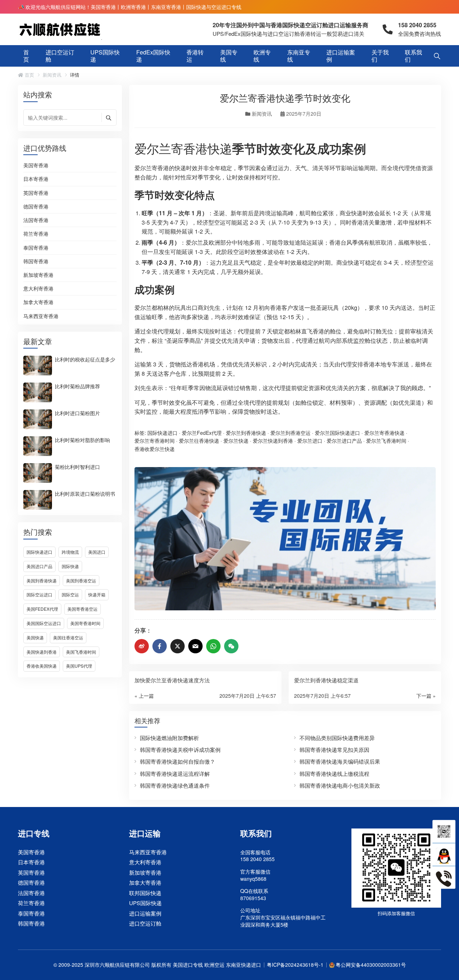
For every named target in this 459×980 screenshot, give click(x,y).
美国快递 (35, 637)
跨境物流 (70, 552)
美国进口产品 (39, 566)
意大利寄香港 (38, 288)
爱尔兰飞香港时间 (386, 440)
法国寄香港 (35, 220)
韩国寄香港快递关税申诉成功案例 (180, 749)
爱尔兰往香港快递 (199, 440)
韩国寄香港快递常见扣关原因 (334, 749)
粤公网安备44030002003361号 (371, 964)
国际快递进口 (39, 552)
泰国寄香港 (35, 248)
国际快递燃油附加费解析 (169, 737)
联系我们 (413, 55)
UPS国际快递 (105, 55)
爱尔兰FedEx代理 (202, 432)
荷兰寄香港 (35, 234)
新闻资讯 (52, 75)
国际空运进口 (39, 594)
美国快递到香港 (42, 652)
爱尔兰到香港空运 (290, 432)
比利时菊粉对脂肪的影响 (82, 439)
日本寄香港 (35, 179)
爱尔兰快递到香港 (273, 440)
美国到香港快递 (42, 580)
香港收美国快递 (42, 666)
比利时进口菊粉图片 (77, 412)
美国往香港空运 (68, 637)
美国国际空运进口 (44, 623)
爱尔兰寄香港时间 (154, 440)
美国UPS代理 (79, 666)
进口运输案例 (340, 55)
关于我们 (380, 55)
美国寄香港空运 (82, 609)
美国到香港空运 (81, 580)
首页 (26, 55)
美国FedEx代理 (42, 609)
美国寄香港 (35, 165)
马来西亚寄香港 (40, 316)
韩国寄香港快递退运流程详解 (175, 773)
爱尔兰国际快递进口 (337, 432)
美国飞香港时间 (81, 652)
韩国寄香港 (35, 261)
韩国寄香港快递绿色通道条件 (175, 785)
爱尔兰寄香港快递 (183, 148)
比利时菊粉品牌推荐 (77, 385)
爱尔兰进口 (309, 440)
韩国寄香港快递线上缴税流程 (334, 773)
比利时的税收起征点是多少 (85, 358)
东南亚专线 (298, 55)
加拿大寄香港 (38, 302)
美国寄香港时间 (85, 623)
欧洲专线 (262, 55)
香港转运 (195, 55)
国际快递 (70, 566)
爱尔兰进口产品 (344, 440)
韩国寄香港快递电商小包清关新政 (339, 785)
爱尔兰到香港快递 (246, 432)
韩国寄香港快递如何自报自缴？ (177, 761)
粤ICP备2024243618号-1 (295, 964)
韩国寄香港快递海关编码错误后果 (339, 761)
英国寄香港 (35, 193)
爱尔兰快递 (236, 440)
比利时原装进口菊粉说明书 (85, 493)
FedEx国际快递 (153, 55)
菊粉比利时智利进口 (77, 466)
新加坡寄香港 (38, 275)
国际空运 (70, 594)
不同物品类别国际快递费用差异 (337, 737)
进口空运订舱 (60, 55)
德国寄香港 (35, 206)
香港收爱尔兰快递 (154, 448)
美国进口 (96, 552)
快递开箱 (96, 594)
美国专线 (228, 55)
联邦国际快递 (145, 893)
